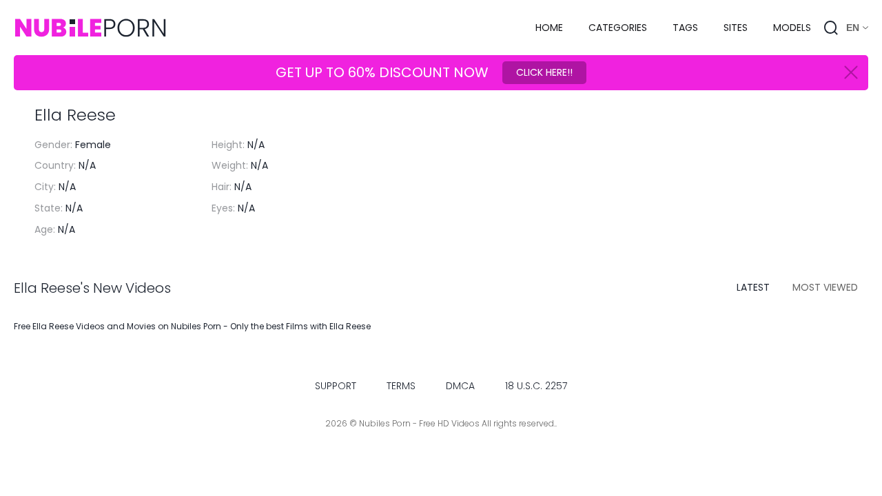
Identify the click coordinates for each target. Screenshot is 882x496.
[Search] (831, 27)
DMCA (460, 386)
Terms (401, 386)
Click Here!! (544, 72)
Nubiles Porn (196, 326)
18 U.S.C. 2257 (536, 386)
